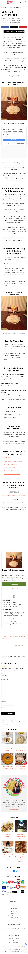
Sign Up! (6, 928)
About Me (14, 911)
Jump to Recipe (9, 31)
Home (3, 7)
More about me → (14, 809)
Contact (14, 913)
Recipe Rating (5, 674)
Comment (4, 679)
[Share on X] (14, 27)
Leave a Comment (15, 22)
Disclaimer (14, 918)
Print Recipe (20, 31)
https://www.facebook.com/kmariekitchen (14, 503)
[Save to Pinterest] (23, 27)
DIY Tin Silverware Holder (11, 458)
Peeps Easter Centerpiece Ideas (13, 461)
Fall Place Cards (19, 645)
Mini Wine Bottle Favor (10, 464)
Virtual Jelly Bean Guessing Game (13, 470)
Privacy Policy (14, 916)
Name (3, 701)
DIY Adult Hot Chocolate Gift (12, 474)
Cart (14, 940)
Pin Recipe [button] (15, 588)
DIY (7, 7)
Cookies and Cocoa (9, 467)
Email (3, 707)
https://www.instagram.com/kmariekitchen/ (14, 495)
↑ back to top (14, 902)
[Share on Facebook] (5, 27)
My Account (14, 942)
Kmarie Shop (14, 938)
